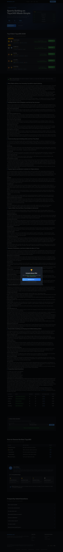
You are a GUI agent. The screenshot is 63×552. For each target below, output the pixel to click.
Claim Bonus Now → (31, 279)
